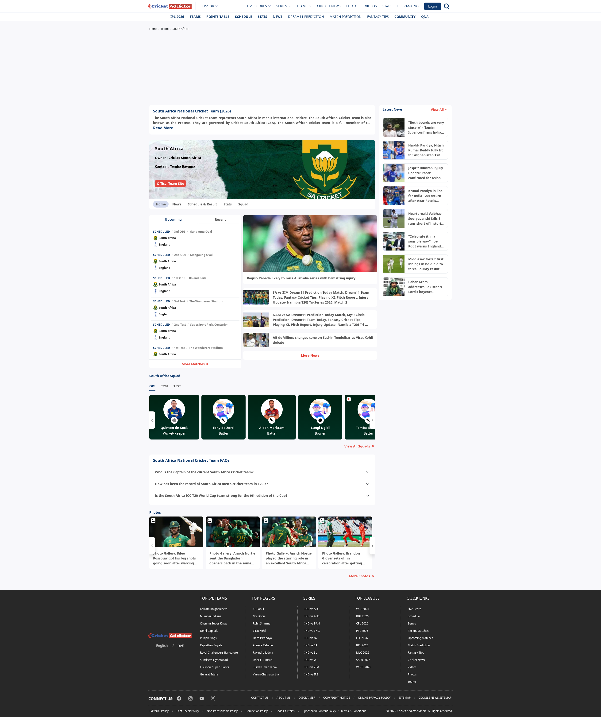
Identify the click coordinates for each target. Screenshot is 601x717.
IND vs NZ (311, 638)
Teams (195, 16)
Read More (163, 128)
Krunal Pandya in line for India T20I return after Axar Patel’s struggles (425, 196)
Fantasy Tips (378, 16)
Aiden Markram (272, 427)
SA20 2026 (363, 660)
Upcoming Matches (420, 638)
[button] (152, 420)
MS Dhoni (259, 616)
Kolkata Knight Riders (213, 609)
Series (412, 623)
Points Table (217, 16)
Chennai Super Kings (213, 623)
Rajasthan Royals (211, 645)
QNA (425, 16)
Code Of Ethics (285, 711)
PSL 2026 (362, 631)
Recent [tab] (220, 219)
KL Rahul (258, 609)
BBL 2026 (362, 616)
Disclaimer (307, 698)
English (208, 6)
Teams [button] (302, 6)
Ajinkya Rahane (263, 645)
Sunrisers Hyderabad (214, 660)
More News (310, 355)
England (164, 245)
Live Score (414, 609)
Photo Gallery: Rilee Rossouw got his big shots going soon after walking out (174, 558)
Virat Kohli (259, 631)
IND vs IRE (311, 674)
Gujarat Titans (209, 674)
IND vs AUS (312, 616)
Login (432, 6)
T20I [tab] (164, 386)
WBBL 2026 (363, 667)
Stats (387, 6)
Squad (243, 204)
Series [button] (281, 6)
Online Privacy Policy (374, 698)
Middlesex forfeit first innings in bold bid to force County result (425, 264)
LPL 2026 (362, 638)
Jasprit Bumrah (262, 660)
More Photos (359, 576)
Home (161, 204)
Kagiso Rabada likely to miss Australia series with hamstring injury (301, 278)
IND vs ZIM (311, 667)
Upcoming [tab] (173, 219)
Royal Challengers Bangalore (219, 653)
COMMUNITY (405, 16)
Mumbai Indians (210, 616)
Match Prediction (346, 16)
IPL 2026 (177, 16)
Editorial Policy (159, 711)
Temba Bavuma (368, 427)
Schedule (243, 16)
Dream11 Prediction (306, 16)
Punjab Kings (208, 638)
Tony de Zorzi (223, 427)
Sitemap (405, 698)
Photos (352, 6)
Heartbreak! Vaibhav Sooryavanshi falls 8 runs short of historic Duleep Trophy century (425, 218)
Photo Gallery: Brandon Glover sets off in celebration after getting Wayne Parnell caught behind (342, 558)
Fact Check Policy (188, 711)
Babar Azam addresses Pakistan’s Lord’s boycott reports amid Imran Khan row (425, 287)
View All (437, 109)
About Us (284, 698)
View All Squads (357, 446)
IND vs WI (310, 660)
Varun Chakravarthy (266, 674)
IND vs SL (310, 653)
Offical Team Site (170, 183)
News (277, 16)
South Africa (167, 238)
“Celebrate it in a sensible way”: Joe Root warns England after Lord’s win (424, 241)
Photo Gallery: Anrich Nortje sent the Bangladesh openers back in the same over (232, 558)
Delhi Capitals (209, 631)
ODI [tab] (152, 386)
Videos (371, 6)
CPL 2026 (362, 623)
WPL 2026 (362, 609)
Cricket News (329, 6)
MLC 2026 (362, 653)
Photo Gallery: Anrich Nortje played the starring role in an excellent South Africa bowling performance (289, 558)
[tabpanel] (195, 292)
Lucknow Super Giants (214, 667)
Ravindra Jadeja (263, 653)
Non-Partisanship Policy (222, 711)
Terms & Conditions (353, 711)
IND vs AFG (311, 609)
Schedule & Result (202, 204)
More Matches (193, 364)
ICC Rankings (408, 6)
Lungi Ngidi (320, 427)
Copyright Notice (336, 698)
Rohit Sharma (261, 623)
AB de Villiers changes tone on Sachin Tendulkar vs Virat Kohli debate (323, 340)
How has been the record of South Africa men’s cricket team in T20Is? (211, 484)
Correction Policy (257, 711)
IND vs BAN (312, 623)
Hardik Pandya (262, 638)
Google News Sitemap (435, 698)
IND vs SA (310, 645)
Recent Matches (418, 631)
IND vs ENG (312, 631)
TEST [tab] (177, 386)
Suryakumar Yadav (265, 667)
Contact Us (260, 698)
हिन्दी (181, 645)
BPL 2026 (362, 645)
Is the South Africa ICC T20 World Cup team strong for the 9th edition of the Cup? (221, 495)
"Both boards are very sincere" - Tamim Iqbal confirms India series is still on (426, 127)
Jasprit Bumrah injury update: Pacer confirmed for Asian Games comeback (425, 173)
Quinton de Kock (174, 427)
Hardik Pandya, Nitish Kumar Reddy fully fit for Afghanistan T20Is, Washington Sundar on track (426, 150)
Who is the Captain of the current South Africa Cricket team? (204, 472)
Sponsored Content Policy (319, 711)
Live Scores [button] (257, 6)
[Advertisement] (300, 68)
